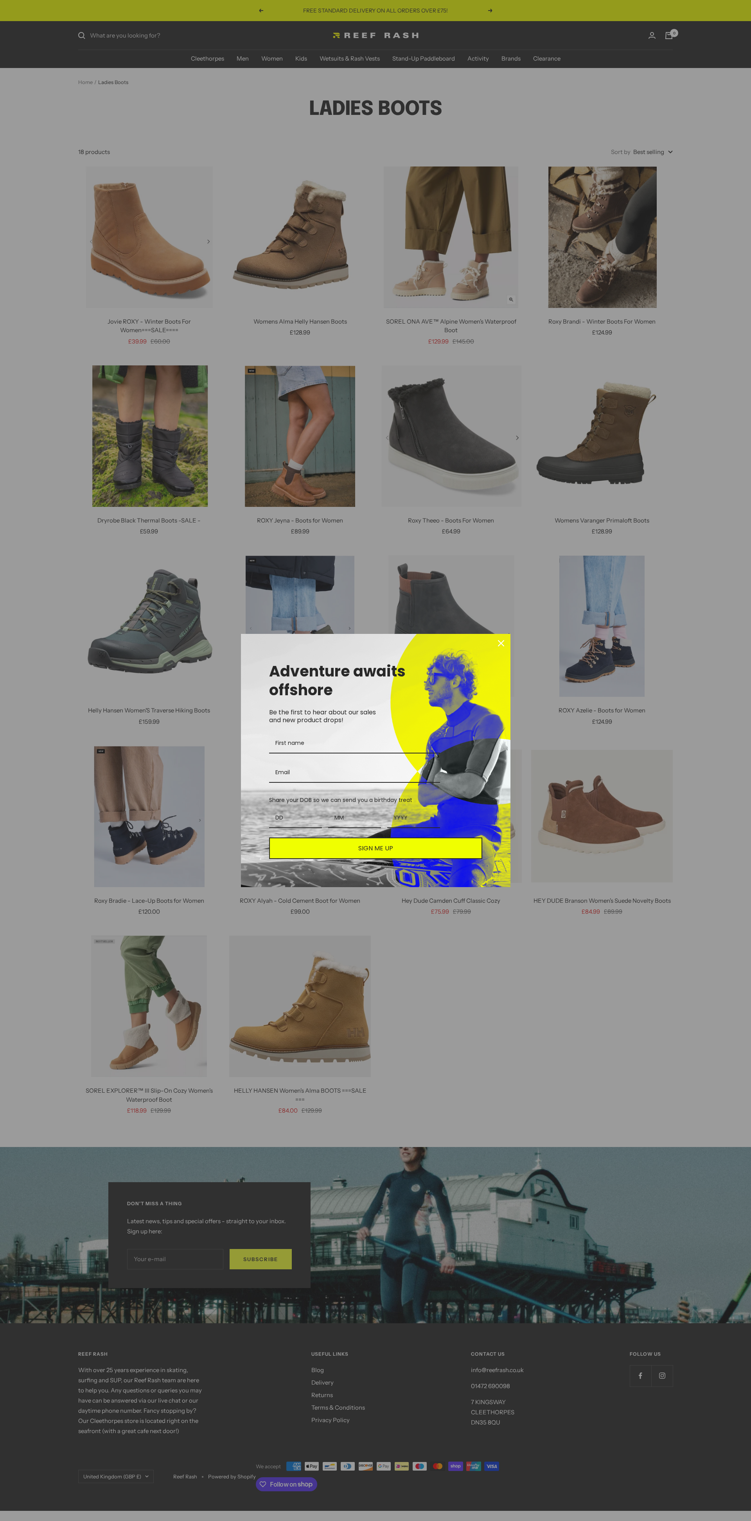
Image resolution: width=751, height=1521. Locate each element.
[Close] (501, 643)
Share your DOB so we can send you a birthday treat (340, 800)
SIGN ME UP (375, 848)
